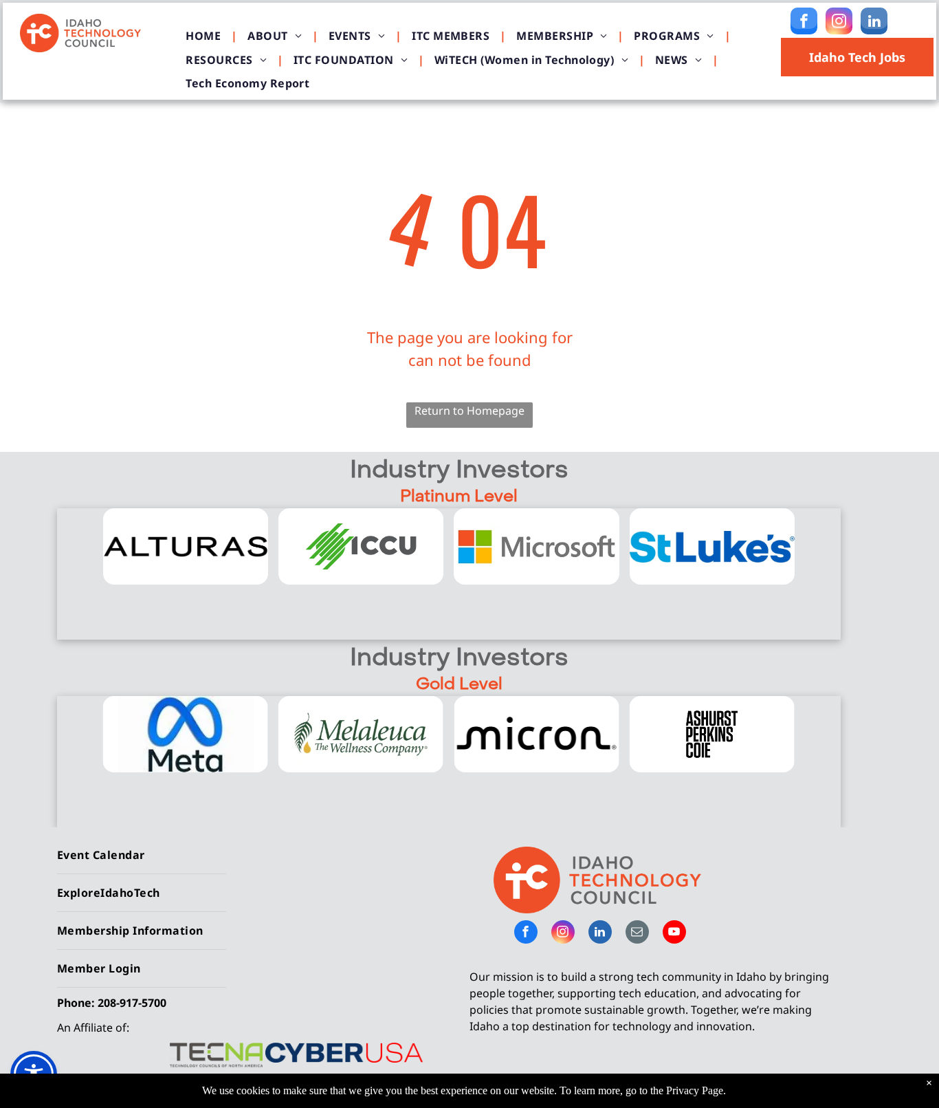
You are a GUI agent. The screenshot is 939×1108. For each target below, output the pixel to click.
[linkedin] (874, 23)
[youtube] (674, 933)
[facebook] (804, 23)
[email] (637, 933)
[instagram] (839, 23)
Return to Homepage (469, 410)
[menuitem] (206, 35)
